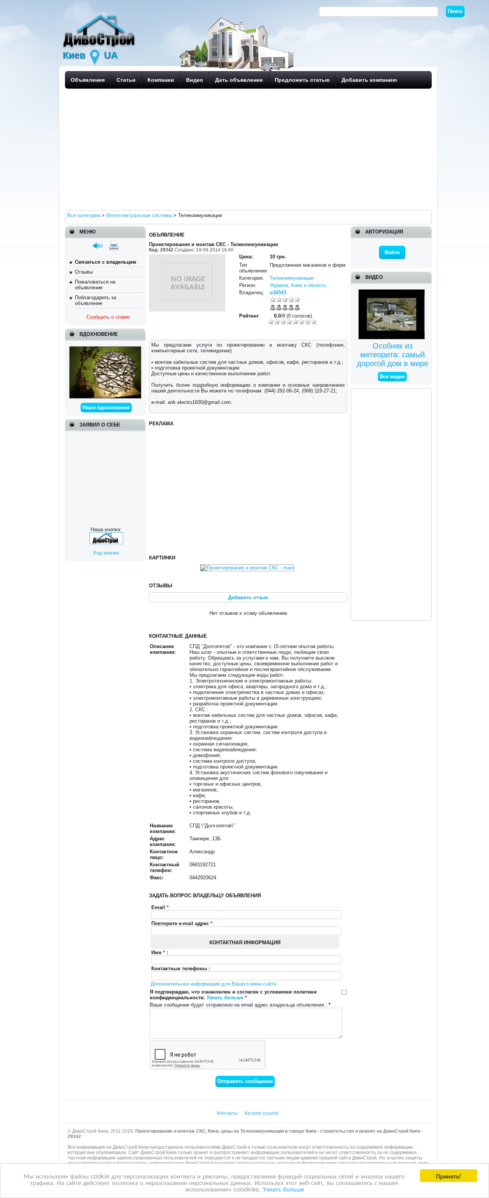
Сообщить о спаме (108, 317)
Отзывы (84, 272)
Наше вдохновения (106, 407)
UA (111, 55)
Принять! (448, 1175)
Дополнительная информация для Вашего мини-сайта (213, 984)
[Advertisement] (246, 149)
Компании (160, 80)
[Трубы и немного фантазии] (105, 349)
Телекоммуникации (292, 278)
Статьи (126, 80)
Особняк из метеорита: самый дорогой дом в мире (392, 355)
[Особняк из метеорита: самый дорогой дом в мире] (392, 292)
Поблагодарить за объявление (95, 300)
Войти (392, 252)
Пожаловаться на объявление (95, 284)
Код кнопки (106, 553)
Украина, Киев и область (298, 285)
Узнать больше (283, 1188)
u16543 (278, 292)
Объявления (88, 80)
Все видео (392, 376)
